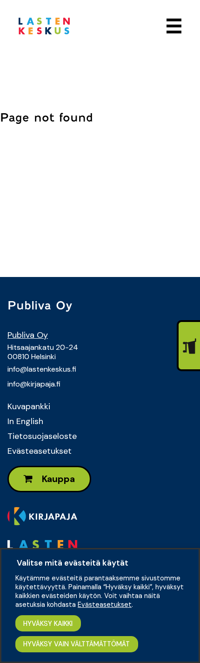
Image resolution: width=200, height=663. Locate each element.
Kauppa (57, 479)
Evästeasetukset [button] (105, 604)
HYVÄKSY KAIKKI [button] (48, 623)
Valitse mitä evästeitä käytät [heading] (72, 563)
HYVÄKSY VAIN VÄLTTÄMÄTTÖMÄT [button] (76, 644)
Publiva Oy (27, 335)
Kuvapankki (28, 406)
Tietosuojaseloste (42, 436)
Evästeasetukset (39, 451)
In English (25, 421)
